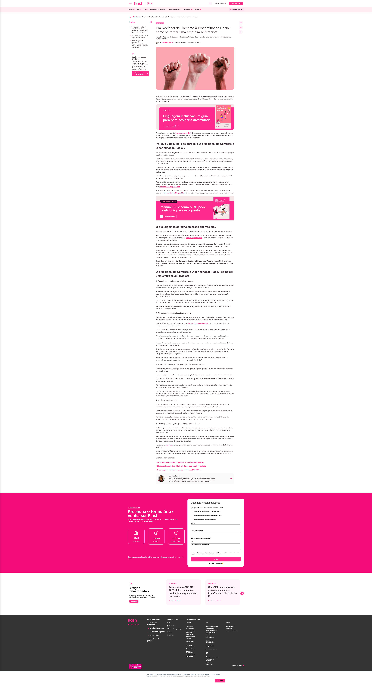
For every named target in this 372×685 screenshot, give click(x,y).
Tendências (136, 17)
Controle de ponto (212, 657)
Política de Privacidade (203, 676)
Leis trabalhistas (174, 9)
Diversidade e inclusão (190, 631)
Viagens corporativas (190, 651)
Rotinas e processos (209, 663)
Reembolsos (190, 649)
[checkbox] (216, 515)
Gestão (130, 9)
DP (145, 9)
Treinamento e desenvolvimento (211, 629)
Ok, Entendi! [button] (220, 680)
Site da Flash (219, 3)
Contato (169, 632)
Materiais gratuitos (237, 9)
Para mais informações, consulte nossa (187, 676)
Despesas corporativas (190, 646)
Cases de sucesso (232, 631)
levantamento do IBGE (183, 133)
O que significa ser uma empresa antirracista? (140, 36)
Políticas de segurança (174, 629)
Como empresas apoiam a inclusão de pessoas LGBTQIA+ (178, 470)
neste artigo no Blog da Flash (174, 193)
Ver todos (133, 601)
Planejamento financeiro (190, 655)
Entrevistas (189, 634)
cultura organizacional (194, 238)
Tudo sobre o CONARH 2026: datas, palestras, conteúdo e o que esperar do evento (183, 592)
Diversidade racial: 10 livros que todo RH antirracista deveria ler (180, 462)
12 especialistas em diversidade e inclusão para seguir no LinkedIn (181, 466)
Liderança (189, 626)
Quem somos (171, 625)
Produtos (229, 628)
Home (168, 622)
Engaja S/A (170, 635)
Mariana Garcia (167, 43)
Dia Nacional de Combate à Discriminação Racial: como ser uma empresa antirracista (140, 44)
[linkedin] (231, 479)
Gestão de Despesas (157, 632)
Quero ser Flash (236, 3)
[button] (165, 593)
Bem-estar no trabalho (190, 637)
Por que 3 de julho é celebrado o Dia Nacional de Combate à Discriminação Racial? (140, 29)
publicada (169, 445)
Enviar (216, 559)
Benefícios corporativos (158, 9)
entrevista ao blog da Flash (170, 187)
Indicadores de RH (212, 626)
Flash (197, 9)
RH (138, 9)
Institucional (230, 626)
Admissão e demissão (210, 659)
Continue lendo (174, 601)
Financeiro (187, 9)
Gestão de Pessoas (156, 628)
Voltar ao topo (237, 665)
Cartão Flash (154, 635)
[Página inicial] (130, 17)
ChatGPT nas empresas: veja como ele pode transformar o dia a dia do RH (222, 592)
